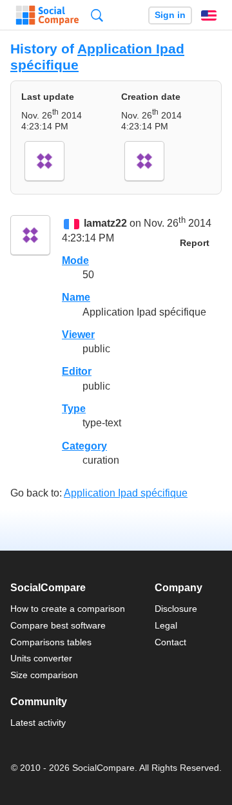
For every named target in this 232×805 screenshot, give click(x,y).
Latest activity (38, 722)
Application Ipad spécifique (126, 493)
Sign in (170, 15)
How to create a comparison (67, 608)
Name (76, 297)
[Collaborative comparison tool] (47, 15)
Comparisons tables (51, 642)
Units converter (41, 658)
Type (74, 408)
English (209, 15)
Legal (166, 625)
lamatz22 (105, 223)
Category (84, 445)
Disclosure (176, 608)
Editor (77, 371)
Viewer (78, 334)
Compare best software (58, 625)
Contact (170, 642)
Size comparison (44, 675)
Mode (75, 260)
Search (97, 15)
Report (194, 243)
